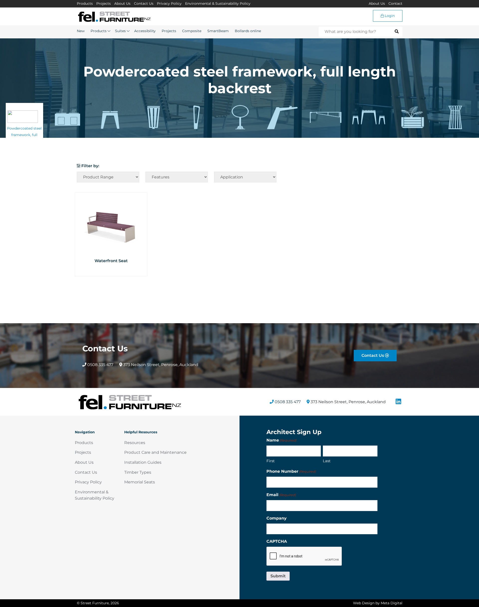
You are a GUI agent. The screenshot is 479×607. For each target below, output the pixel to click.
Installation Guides (142, 462)
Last (327, 460)
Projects (103, 3)
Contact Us (143, 3)
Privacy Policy (169, 3)
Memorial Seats (139, 482)
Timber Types (137, 472)
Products (85, 3)
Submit (278, 576)
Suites (120, 31)
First (270, 460)
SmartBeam (218, 31)
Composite (191, 31)
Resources (134, 442)
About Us (122, 3)
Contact (395, 3)
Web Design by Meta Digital (377, 603)
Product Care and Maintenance (155, 452)
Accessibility (145, 31)
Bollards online (248, 31)
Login (389, 15)
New (81, 31)
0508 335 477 (99, 364)
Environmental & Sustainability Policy (217, 3)
